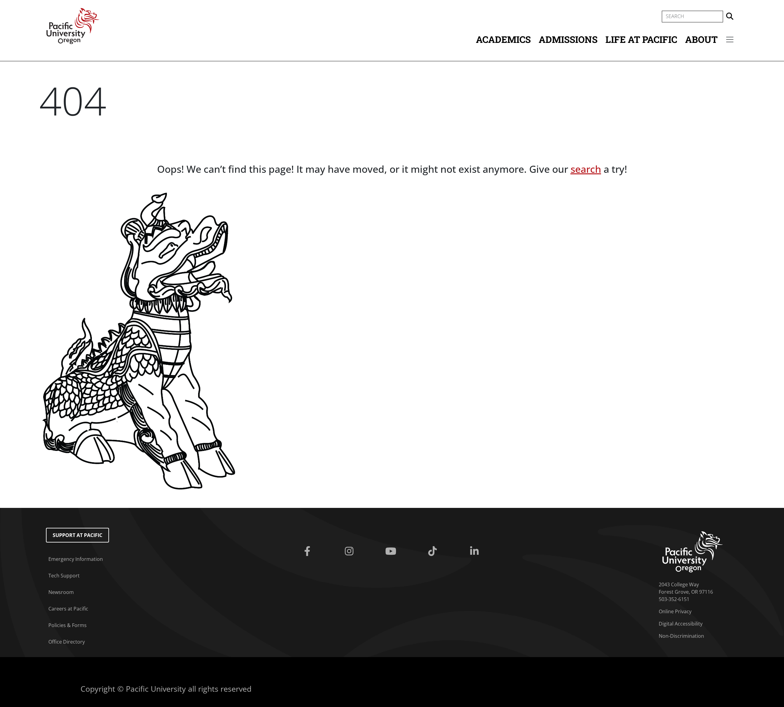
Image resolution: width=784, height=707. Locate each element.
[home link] (692, 551)
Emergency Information (75, 559)
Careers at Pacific (68, 608)
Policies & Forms (67, 625)
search (586, 169)
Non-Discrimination (681, 636)
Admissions (568, 39)
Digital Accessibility (681, 623)
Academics (503, 39)
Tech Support (64, 575)
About (701, 39)
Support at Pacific (77, 535)
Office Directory (66, 641)
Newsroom (61, 592)
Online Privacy (675, 611)
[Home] (73, 25)
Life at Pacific (641, 39)
